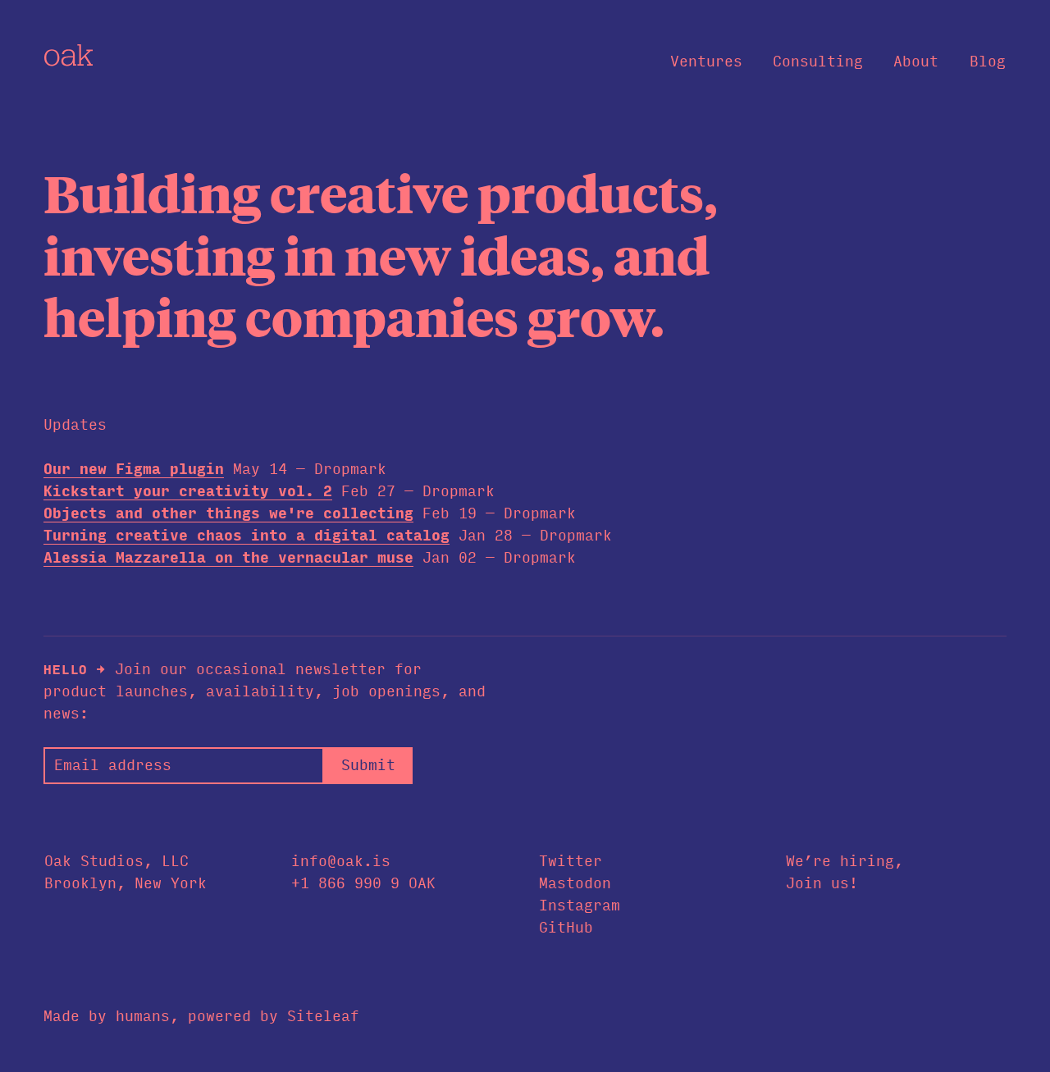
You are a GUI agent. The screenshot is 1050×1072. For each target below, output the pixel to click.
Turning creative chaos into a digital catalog (246, 536)
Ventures (706, 61)
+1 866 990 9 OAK (363, 883)
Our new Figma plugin (133, 469)
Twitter (570, 861)
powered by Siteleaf (273, 1016)
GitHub (566, 928)
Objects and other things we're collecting (228, 513)
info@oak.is (340, 861)
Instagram (579, 905)
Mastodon (575, 883)
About (915, 61)
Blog (988, 61)
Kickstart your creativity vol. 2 (187, 491)
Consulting (818, 61)
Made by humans (106, 1016)
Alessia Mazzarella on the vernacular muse (228, 558)
